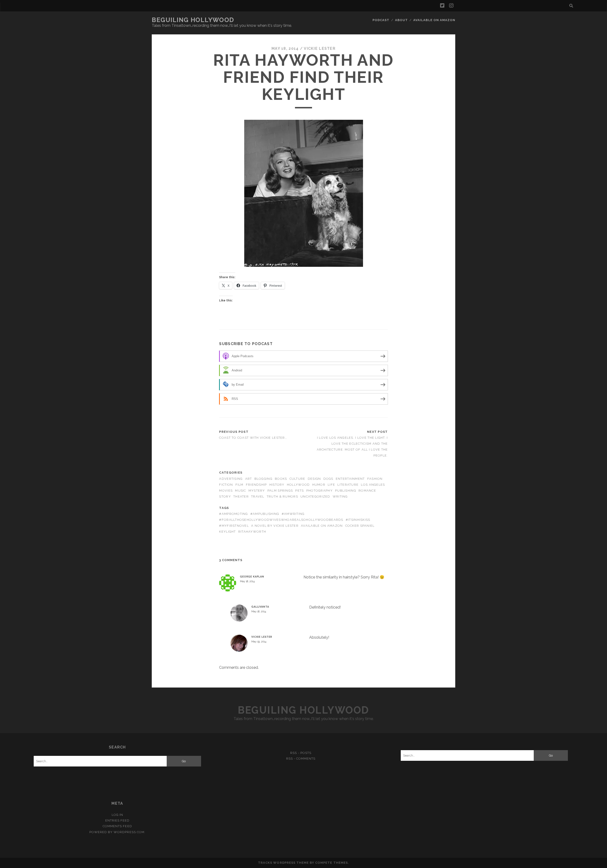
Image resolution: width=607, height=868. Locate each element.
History (277, 484)
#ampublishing (264, 514)
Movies (226, 490)
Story (225, 496)
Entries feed (117, 820)
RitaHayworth (252, 531)
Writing (340, 496)
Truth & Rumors (282, 496)
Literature (348, 484)
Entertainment (350, 478)
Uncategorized (315, 496)
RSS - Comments (301, 758)
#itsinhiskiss (358, 520)
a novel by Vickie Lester (275, 525)
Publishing (345, 490)
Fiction (226, 484)
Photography (319, 490)
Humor (318, 484)
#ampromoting (233, 514)
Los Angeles (373, 484)
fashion (375, 478)
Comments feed (117, 826)
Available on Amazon (434, 20)
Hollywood (298, 484)
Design (314, 478)
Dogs (328, 478)
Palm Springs (280, 490)
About (401, 20)
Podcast (380, 20)
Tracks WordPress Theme (283, 862)
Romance (367, 490)
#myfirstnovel (234, 525)
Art (248, 478)
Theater (241, 496)
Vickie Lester (320, 48)
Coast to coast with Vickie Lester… (253, 437)
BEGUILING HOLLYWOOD (193, 19)
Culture (297, 478)
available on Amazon (322, 525)
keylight (227, 531)
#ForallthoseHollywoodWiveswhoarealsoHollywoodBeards (281, 520)
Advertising (231, 478)
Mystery (256, 490)
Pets (299, 490)
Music (240, 490)
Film (239, 484)
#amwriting (293, 514)
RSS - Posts (300, 753)
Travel (257, 496)
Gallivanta (260, 606)
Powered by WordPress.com (116, 832)
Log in (117, 815)
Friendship (256, 484)
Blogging (263, 478)
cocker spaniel (360, 525)
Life (331, 484)
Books (281, 478)
